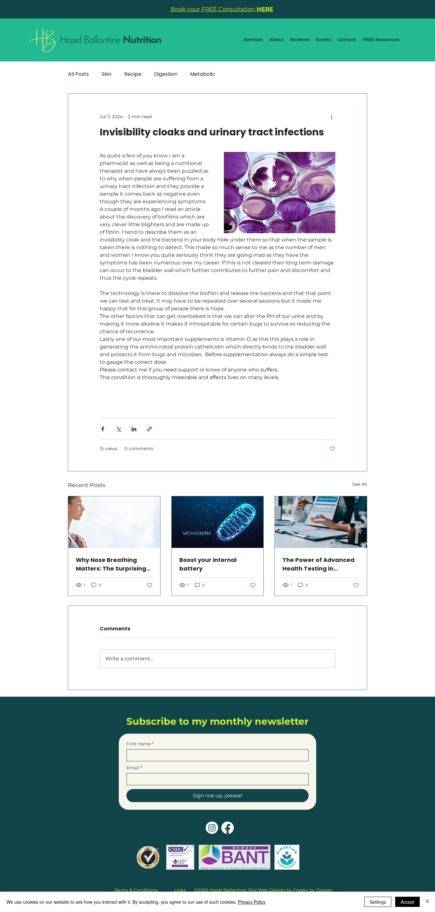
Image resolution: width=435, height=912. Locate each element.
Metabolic (202, 74)
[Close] (427, 902)
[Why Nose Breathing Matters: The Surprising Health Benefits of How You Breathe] (114, 522)
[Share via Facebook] (103, 429)
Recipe (132, 74)
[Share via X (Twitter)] (118, 429)
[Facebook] (227, 828)
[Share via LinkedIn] (134, 429)
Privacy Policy (188, 822)
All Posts (78, 74)
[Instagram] (212, 828)
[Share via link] (149, 429)
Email (134, 768)
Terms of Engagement (237, 822)
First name (139, 744)
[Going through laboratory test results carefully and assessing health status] (321, 522)
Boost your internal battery (208, 564)
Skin (106, 74)
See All (359, 484)
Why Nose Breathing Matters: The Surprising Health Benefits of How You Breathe (111, 564)
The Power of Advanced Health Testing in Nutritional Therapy (318, 564)
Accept (407, 902)
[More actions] (331, 116)
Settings (378, 902)
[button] (253, 39)
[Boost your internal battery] (218, 522)
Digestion (165, 74)
